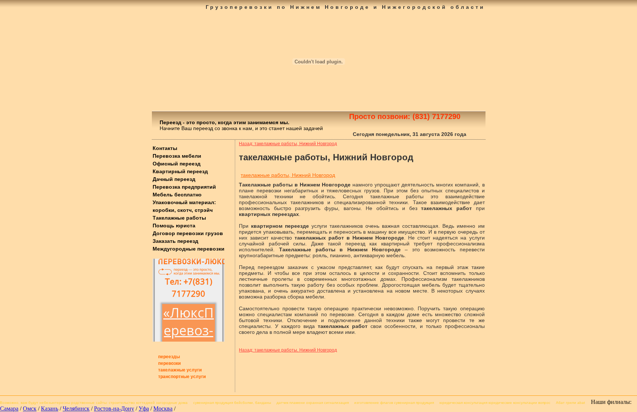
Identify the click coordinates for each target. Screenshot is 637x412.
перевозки (169, 363)
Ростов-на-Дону (114, 408)
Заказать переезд (175, 241)
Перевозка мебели (177, 156)
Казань (49, 408)
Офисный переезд (177, 164)
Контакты (165, 148)
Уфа (144, 408)
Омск (29, 408)
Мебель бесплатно (177, 195)
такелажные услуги (180, 370)
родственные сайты (89, 403)
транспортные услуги (182, 376)
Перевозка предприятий (184, 187)
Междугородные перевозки (188, 249)
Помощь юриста (174, 225)
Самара (9, 408)
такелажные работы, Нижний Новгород (288, 175)
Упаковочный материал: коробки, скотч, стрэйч (184, 206)
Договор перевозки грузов (188, 233)
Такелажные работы (179, 218)
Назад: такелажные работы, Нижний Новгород (288, 143)
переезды (169, 356)
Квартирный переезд (180, 171)
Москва (163, 408)
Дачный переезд (174, 179)
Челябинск (76, 408)
